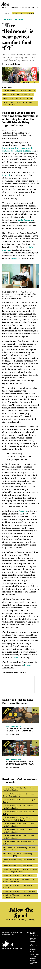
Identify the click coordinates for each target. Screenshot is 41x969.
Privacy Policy (33, 959)
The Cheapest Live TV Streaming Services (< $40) (17, 855)
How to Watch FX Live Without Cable (19, 91)
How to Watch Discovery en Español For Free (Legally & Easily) (18, 819)
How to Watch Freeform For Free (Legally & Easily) (17, 831)
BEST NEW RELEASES (23, 13)
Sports (33, 942)
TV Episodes (33, 945)
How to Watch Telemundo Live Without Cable (20, 813)
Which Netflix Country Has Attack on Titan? (19, 861)
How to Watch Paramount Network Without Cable (18, 103)
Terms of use (33, 963)
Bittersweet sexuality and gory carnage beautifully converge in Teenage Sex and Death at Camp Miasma (20, 762)
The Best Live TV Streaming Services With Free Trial (19, 849)
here (31, 919)
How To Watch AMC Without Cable (18, 94)
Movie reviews (33, 932)
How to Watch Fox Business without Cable (18, 843)
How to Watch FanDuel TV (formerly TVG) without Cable (19, 795)
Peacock (8, 112)
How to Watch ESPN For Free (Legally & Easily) (20, 801)
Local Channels (33, 948)
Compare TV (34, 954)
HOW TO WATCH (30, 7)
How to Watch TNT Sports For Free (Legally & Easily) (18, 789)
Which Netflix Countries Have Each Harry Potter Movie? (18, 880)
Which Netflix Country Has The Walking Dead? (16, 896)
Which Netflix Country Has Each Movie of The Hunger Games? (20, 870)
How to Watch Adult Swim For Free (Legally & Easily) (18, 825)
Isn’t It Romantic (25, 220)
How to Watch (33, 939)
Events (32, 951)
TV (9, 13)
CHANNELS (15, 7)
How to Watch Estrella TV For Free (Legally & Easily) (18, 807)
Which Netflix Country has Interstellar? (20, 866)
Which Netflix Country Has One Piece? (20, 875)
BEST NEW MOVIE (13, 726)
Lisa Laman (14, 734)
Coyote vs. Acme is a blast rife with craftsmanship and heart (19, 729)
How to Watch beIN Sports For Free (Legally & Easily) (18, 837)
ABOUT (5, 7)
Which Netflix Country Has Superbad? (20, 891)
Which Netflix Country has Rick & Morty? (17, 886)
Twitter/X (33, 956)
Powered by (6, 138)
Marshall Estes (12, 64)
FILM (4, 13)
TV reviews (34, 935)
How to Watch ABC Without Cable (17, 98)
